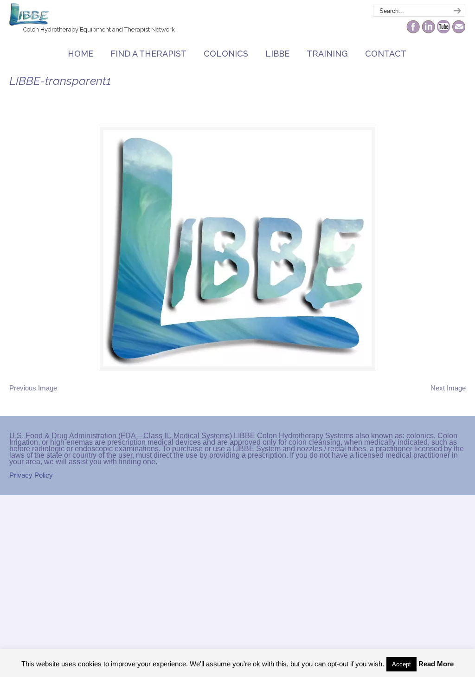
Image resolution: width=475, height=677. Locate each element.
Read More (436, 664)
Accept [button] (401, 664)
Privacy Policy (31, 475)
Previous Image (33, 388)
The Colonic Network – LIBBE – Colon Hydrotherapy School (29, 14)
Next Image (448, 388)
